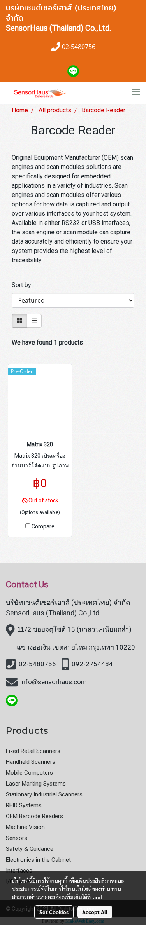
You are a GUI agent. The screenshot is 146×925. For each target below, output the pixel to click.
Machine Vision (25, 827)
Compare (43, 526)
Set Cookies (54, 911)
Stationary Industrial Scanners (44, 794)
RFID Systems (24, 805)
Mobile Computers (29, 772)
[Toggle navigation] (135, 92)
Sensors (16, 837)
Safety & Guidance (29, 848)
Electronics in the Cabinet (38, 859)
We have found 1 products (47, 342)
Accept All (94, 911)
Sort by (24, 285)
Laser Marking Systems (36, 783)
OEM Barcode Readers (34, 816)
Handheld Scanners (30, 761)
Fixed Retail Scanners (33, 750)
